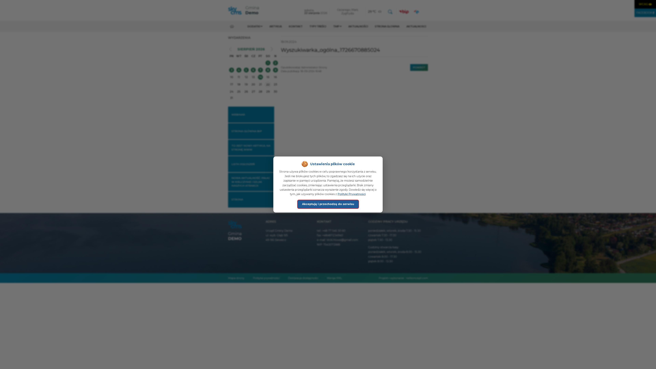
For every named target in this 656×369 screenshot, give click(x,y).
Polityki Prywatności (352, 194)
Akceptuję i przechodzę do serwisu (328, 204)
